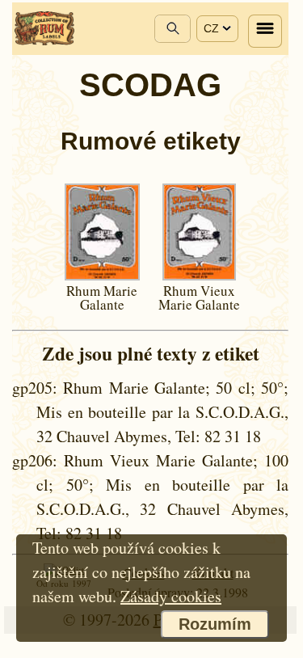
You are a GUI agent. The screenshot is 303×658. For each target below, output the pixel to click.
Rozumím (215, 624)
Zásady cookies (170, 596)
